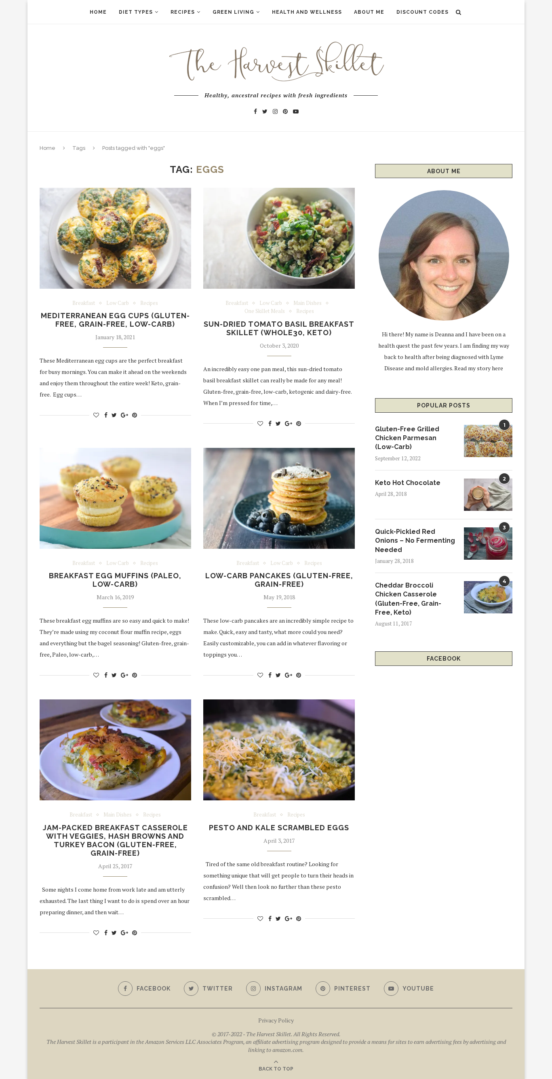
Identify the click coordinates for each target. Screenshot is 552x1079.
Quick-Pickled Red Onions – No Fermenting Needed (415, 541)
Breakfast (83, 303)
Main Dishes (307, 303)
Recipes (183, 12)
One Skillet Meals (264, 311)
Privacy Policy (276, 1020)
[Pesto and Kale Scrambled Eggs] (279, 749)
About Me (369, 12)
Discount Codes (422, 12)
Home (98, 12)
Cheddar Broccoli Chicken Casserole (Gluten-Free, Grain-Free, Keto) (408, 598)
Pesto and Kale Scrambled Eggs (279, 827)
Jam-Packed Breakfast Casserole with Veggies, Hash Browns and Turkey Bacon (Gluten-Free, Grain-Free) (115, 840)
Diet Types (136, 12)
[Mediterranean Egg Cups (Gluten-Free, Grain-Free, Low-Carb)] (115, 238)
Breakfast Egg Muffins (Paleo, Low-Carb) (115, 579)
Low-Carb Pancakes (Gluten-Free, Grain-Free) (279, 579)
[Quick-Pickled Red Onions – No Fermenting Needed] (488, 543)
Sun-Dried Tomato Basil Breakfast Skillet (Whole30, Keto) (279, 328)
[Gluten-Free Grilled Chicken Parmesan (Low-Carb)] (488, 441)
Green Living (233, 12)
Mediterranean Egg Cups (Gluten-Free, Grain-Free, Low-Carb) (115, 319)
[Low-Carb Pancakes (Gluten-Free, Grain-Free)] (279, 498)
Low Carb (117, 303)
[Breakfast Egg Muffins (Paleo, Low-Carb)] (115, 498)
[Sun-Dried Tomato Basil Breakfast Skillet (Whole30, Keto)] (279, 238)
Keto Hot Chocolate (407, 483)
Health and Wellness (307, 12)
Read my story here (478, 368)
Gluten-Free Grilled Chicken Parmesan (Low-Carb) (407, 438)
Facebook (444, 658)
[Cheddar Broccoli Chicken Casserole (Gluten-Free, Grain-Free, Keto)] (488, 597)
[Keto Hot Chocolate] (488, 495)
